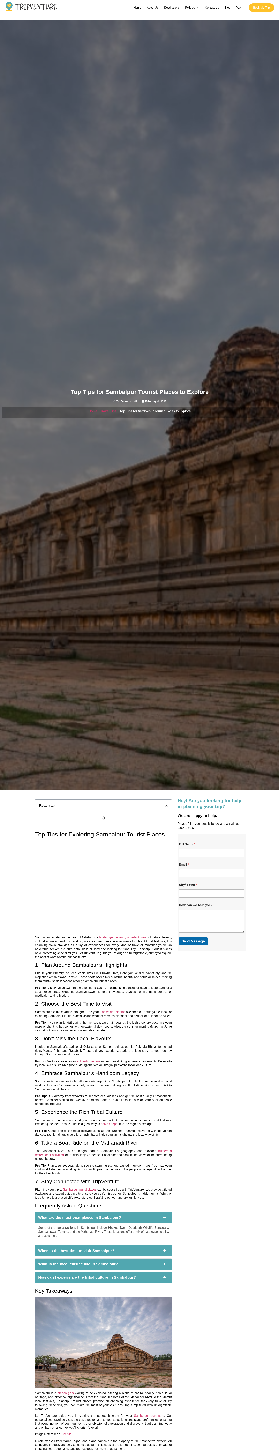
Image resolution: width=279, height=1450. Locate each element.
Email (184, 864)
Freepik (66, 1434)
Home (137, 7)
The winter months (112, 1012)
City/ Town (188, 885)
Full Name (187, 844)
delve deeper (109, 1124)
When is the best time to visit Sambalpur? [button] (76, 1251)
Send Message (193, 941)
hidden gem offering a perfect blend (123, 937)
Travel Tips (108, 411)
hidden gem (65, 1393)
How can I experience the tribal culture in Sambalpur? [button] (87, 1277)
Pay (238, 7)
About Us (152, 7)
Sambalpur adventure (148, 1415)
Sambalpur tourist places (79, 1189)
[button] (166, 805)
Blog (227, 7)
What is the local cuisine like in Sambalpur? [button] (78, 1264)
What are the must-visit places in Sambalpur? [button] (79, 1217)
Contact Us (212, 7)
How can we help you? (197, 905)
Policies (190, 7)
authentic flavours (88, 1061)
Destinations (172, 7)
